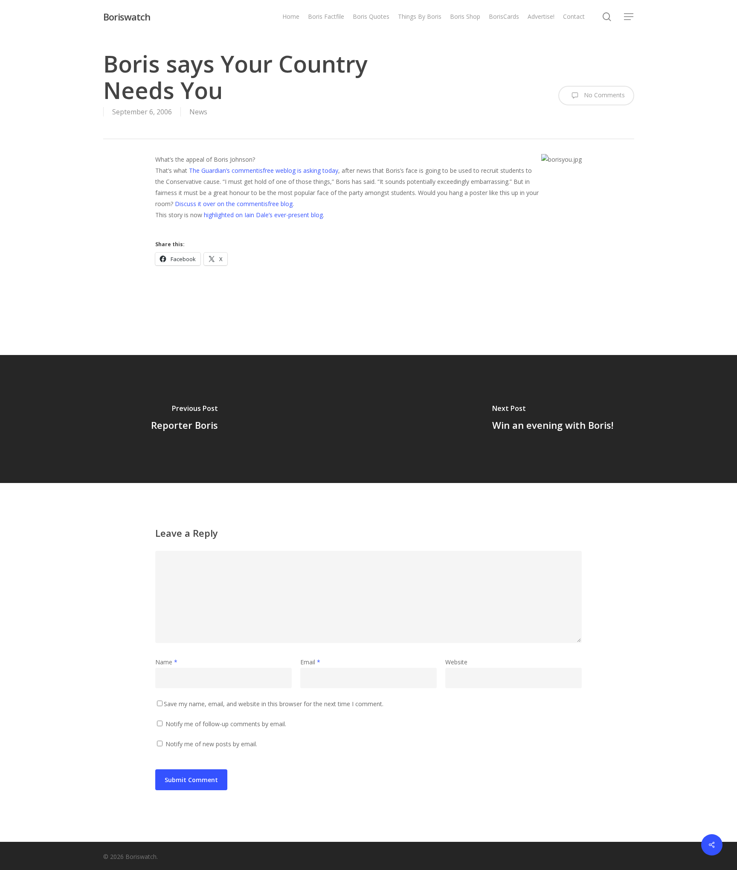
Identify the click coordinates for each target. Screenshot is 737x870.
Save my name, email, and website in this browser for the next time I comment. (273, 704)
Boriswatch (126, 16)
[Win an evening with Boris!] (552, 419)
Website (456, 662)
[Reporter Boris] (184, 419)
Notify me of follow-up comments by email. (225, 724)
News (198, 111)
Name (166, 662)
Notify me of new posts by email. (211, 744)
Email (310, 662)
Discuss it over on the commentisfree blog (234, 204)
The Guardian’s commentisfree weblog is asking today (263, 170)
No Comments (603, 95)
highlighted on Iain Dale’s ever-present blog (263, 215)
